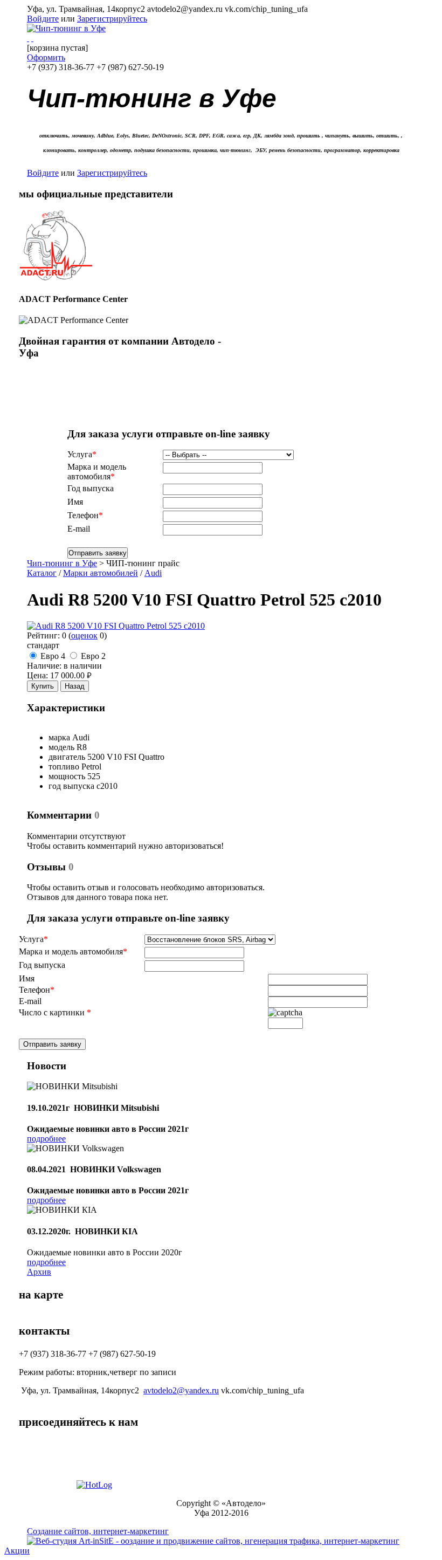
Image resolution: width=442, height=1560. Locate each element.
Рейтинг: (43, 635)
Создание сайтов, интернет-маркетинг (98, 1531)
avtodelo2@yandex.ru (181, 1390)
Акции (17, 1550)
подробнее (46, 1138)
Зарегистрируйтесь (112, 18)
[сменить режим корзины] (32, 38)
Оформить (46, 57)
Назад (75, 686)
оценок (84, 635)
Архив (39, 1271)
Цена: (37, 675)
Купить (42, 686)
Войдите (43, 18)
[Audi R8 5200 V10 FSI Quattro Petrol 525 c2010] (116, 625)
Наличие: (44, 665)
